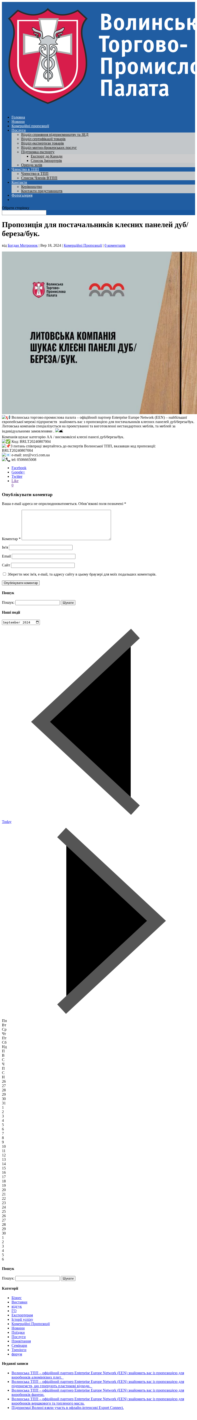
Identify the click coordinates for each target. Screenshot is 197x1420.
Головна (18, 117)
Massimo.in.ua (42, 1416)
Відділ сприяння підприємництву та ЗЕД (54, 135)
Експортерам (22, 1315)
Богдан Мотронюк (23, 245)
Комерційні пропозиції (30, 126)
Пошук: (8, 602)
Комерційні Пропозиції (83, 245)
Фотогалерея (22, 195)
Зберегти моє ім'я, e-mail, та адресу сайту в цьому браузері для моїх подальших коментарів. (82, 574)
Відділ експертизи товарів (42, 143)
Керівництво (31, 187)
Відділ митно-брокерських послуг (49, 148)
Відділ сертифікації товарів (43, 139)
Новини (18, 121)
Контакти (19, 182)
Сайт (6, 565)
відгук (17, 1306)
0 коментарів (115, 245)
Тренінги (19, 1350)
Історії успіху (22, 1319)
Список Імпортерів (46, 161)
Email (6, 556)
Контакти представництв (41, 191)
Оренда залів (31, 165)
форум (17, 1354)
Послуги (19, 130)
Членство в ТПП (25, 169)
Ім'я (5, 547)
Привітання (21, 1341)
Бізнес (17, 1298)
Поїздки (18, 1332)
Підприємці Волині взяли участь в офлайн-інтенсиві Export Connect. (68, 1408)
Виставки (19, 1302)
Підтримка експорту (38, 152)
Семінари (19, 1345)
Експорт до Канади (46, 156)
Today (7, 822)
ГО (14, 1311)
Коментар (11, 539)
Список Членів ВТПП (39, 178)
